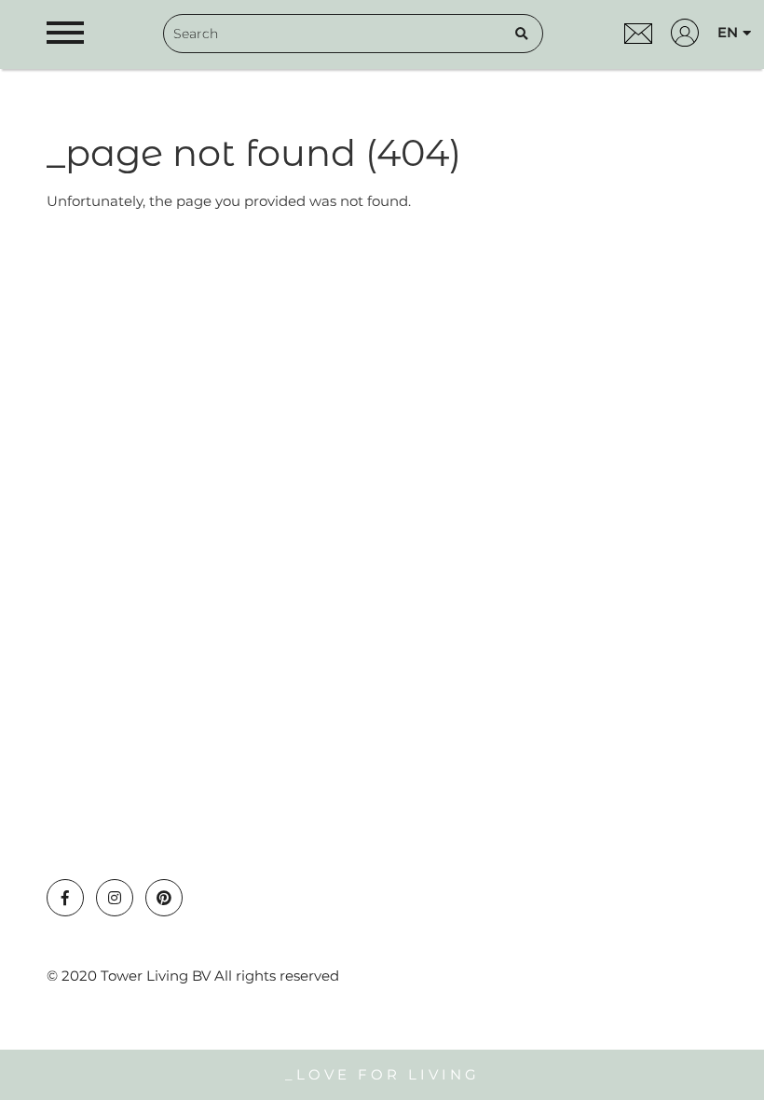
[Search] (521, 33)
